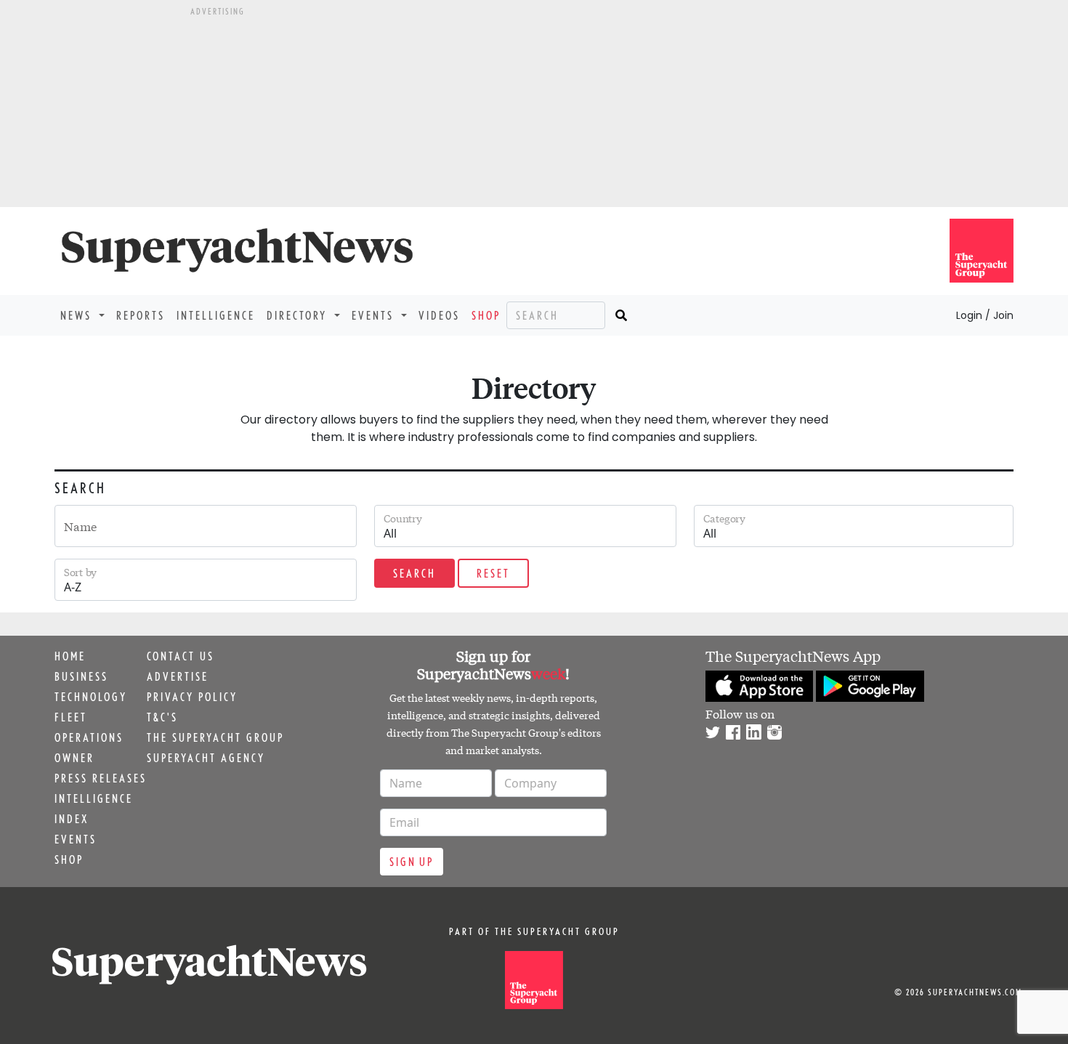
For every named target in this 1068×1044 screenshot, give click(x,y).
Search (414, 573)
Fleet (70, 717)
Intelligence (216, 315)
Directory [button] (299, 315)
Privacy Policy (192, 696)
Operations (89, 737)
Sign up (411, 861)
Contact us (180, 656)
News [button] (78, 315)
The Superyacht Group (215, 737)
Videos (439, 315)
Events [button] (375, 315)
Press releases (100, 778)
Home (70, 656)
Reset (493, 573)
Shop (486, 315)
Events (75, 839)
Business (81, 676)
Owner (74, 757)
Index (71, 818)
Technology (90, 696)
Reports (140, 315)
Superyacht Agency (206, 757)
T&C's (162, 717)
